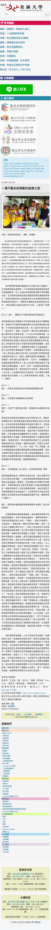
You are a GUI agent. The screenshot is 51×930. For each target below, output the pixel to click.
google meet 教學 (9, 766)
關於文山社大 (7, 733)
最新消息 (5, 728)
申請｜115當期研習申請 (12, 33)
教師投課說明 (7, 806)
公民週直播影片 (9, 768)
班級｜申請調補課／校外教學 (14, 60)
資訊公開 (6, 746)
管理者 (37, 922)
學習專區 (5, 748)
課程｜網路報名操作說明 (12, 42)
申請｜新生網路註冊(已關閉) (14, 37)
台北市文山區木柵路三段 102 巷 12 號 (23, 901)
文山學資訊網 (7, 814)
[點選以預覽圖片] (26, 211)
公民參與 (6, 826)
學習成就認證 (7, 786)
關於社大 (5, 730)
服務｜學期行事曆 (14, 51)
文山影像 (6, 852)
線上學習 (6, 763)
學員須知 (6, 781)
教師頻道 (7, 771)
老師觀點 (11, 706)
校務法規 (6, 743)
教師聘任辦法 (7, 804)
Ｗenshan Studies (9, 829)
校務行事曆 (6, 756)
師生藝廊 (6, 847)
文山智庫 (5, 834)
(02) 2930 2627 (18, 876)
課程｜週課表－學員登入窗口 (14, 28)
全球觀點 (6, 839)
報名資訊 (6, 753)
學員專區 (5, 778)
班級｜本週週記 (14, 55)
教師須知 (6, 801)
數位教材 (6, 842)
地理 (4, 816)
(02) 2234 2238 (18, 904)
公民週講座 (6, 758)
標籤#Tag (6, 832)
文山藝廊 (5, 844)
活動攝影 (6, 849)
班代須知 (6, 791)
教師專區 (5, 799)
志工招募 (6, 789)
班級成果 (7, 773)
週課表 (5, 751)
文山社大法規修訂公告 (10, 796)
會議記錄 (6, 738)
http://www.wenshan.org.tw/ (34, 693)
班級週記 (6, 794)
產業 (4, 824)
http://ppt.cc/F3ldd (9, 690)
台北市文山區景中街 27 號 (23, 873)
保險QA (5, 783)
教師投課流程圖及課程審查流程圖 (14, 809)
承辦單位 (6, 740)
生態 (4, 821)
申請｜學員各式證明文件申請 (14, 64)
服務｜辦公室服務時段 (14, 46)
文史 (4, 819)
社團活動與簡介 (8, 761)
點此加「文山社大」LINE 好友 (15, 69)
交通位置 (6, 735)
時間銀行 (6, 776)
